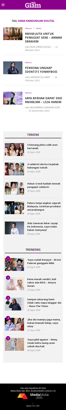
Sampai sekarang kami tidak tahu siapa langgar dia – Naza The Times (44, 303)
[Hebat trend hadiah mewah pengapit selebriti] (14, 188)
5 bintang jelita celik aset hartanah (42, 146)
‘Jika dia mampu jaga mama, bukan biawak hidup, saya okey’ (44, 323)
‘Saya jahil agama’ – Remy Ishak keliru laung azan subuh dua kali (42, 343)
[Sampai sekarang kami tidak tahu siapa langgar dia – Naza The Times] (14, 304)
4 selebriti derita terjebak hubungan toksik (43, 166)
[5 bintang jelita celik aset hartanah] (14, 149)
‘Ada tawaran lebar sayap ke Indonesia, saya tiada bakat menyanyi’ (42, 226)
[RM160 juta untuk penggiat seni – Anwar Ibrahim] (12, 33)
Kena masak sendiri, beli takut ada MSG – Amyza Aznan (41, 282)
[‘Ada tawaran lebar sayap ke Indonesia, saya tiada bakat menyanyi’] (14, 228)
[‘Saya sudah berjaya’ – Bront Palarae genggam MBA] (14, 264)
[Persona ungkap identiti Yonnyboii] (12, 67)
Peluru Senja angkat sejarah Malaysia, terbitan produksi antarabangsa (44, 206)
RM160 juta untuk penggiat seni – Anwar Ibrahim (43, 37)
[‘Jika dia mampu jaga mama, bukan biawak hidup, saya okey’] (14, 324)
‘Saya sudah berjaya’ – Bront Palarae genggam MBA (44, 261)
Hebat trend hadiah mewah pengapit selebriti (43, 185)
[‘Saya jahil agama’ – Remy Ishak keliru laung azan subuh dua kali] (14, 344)
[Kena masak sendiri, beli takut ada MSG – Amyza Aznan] (14, 283)
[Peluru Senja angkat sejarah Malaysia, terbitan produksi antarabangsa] (14, 207)
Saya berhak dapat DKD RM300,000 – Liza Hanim (43, 100)
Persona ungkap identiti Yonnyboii (41, 70)
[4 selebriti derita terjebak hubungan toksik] (14, 169)
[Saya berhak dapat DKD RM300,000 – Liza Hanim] (12, 98)
